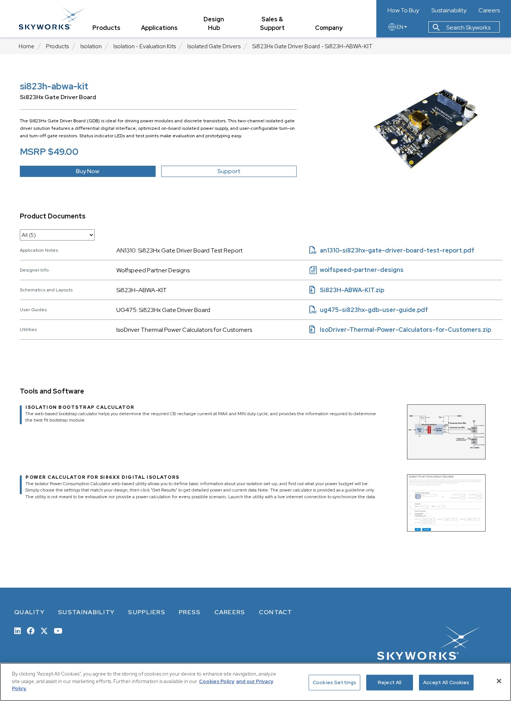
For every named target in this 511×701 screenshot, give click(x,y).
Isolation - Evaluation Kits (144, 46)
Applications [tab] (159, 28)
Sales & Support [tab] (272, 23)
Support (229, 171)
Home (26, 46)
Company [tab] (329, 28)
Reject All (389, 682)
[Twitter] (44, 630)
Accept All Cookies (446, 682)
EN (400, 27)
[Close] (499, 681)
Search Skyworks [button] (467, 27)
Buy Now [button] (87, 171)
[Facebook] (30, 630)
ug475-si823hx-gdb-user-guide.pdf (368, 310)
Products (57, 46)
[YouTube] (58, 630)
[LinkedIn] (17, 630)
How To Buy (403, 10)
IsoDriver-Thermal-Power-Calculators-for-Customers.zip (400, 330)
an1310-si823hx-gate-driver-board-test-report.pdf (391, 250)
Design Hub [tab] (214, 23)
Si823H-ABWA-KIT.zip (346, 290)
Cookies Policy (216, 681)
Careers (489, 10)
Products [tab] (106, 28)
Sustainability (448, 10)
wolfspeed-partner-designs (356, 270)
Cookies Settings (334, 682)
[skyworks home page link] (52, 18)
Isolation (91, 46)
